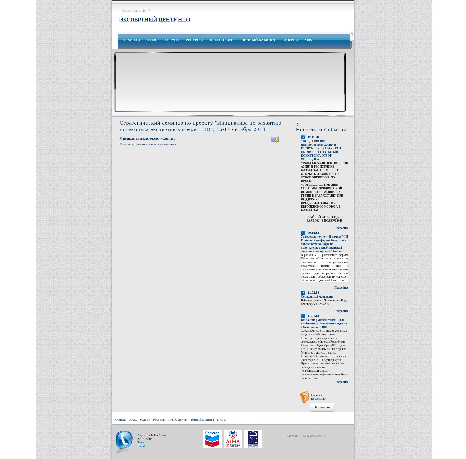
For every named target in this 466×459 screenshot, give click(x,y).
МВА (308, 40)
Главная (132, 40)
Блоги (221, 419)
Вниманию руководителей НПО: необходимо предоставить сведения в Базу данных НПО (324, 323)
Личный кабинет (258, 40)
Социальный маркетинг (317, 296)
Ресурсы (194, 40)
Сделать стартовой (133, 10)
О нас (152, 40)
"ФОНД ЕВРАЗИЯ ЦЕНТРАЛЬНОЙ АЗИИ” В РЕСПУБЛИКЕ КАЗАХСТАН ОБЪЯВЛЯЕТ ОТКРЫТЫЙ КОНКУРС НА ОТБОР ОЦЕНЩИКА (321, 150)
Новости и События (321, 130)
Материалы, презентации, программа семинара (148, 144)
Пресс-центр (222, 40)
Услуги (171, 40)
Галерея (290, 40)
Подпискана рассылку (318, 396)
